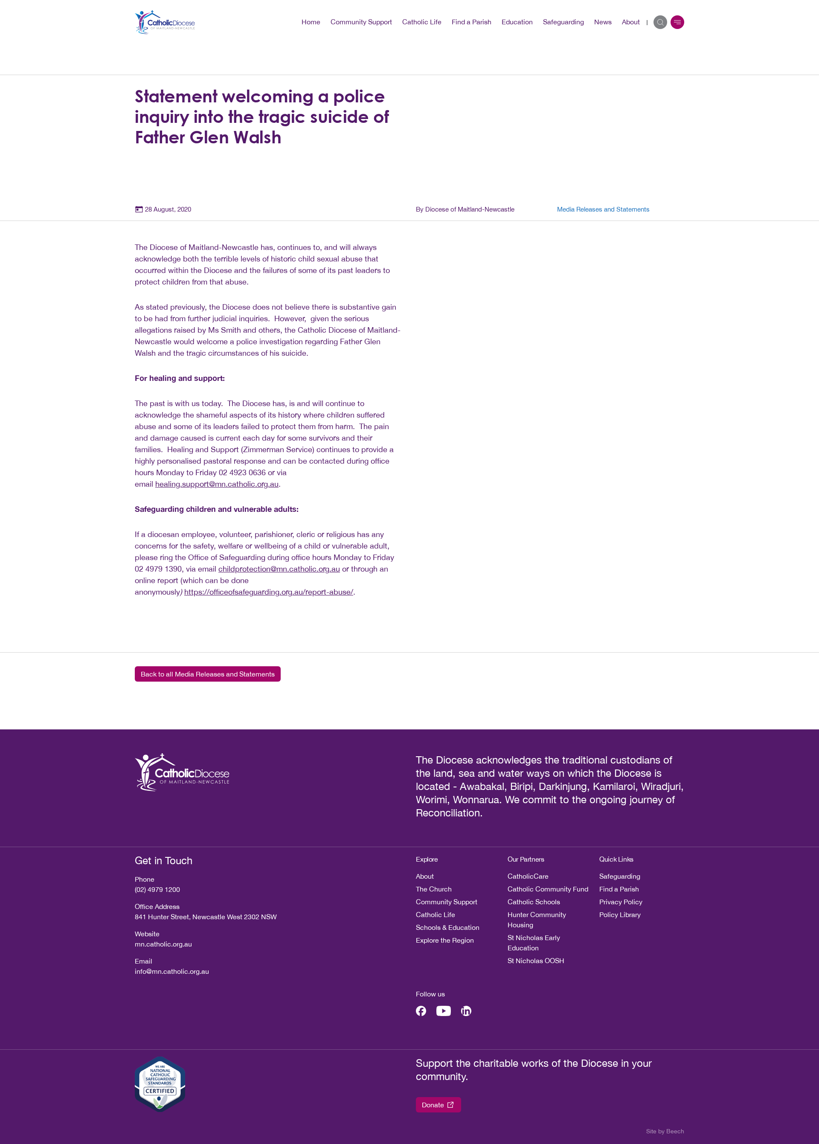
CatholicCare (528, 876)
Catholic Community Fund (548, 889)
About (631, 22)
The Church (434, 889)
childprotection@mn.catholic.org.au (279, 568)
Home (311, 22)
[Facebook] (421, 1011)
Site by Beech (665, 1131)
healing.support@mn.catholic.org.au (217, 483)
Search (660, 22)
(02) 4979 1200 (157, 889)
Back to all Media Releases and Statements (208, 674)
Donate (433, 1105)
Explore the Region (445, 940)
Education (517, 22)
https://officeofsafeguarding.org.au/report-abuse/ (268, 591)
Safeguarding (563, 22)
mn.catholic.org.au (163, 944)
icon (677, 22)
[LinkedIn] (466, 1011)
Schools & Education (447, 927)
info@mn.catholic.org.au (172, 971)
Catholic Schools (534, 902)
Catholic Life (421, 22)
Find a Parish (471, 22)
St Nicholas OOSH (536, 960)
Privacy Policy (620, 902)
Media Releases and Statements (603, 209)
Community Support (361, 22)
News (603, 22)
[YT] (443, 1011)
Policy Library (620, 914)
